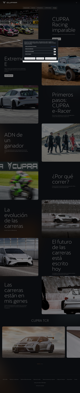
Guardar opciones (40, 58)
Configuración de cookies (30, 58)
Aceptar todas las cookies (51, 58)
